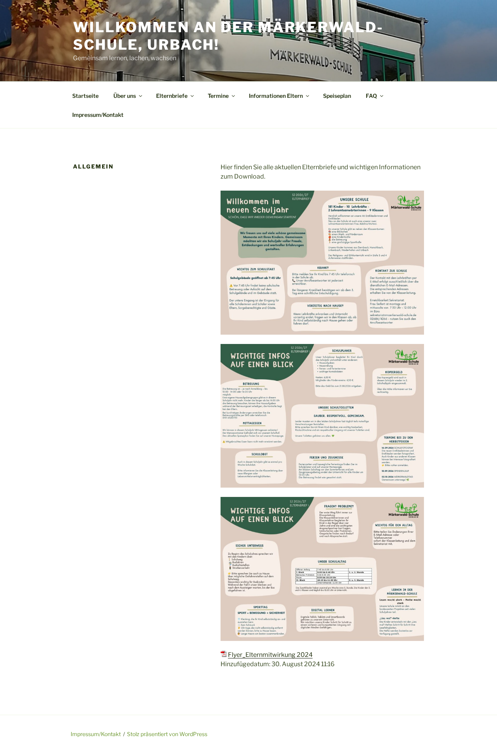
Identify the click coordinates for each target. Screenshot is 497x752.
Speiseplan (337, 95)
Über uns (124, 95)
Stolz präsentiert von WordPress (167, 734)
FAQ (371, 95)
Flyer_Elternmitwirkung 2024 (270, 654)
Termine (218, 95)
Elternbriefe (172, 95)
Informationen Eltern (276, 95)
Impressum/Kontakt (97, 114)
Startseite (85, 95)
